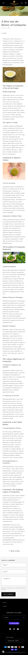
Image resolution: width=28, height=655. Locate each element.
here (21, 529)
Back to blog (15, 551)
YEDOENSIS (9, 652)
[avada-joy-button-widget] (3, 651)
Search (4, 602)
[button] (3, 3)
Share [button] (4, 33)
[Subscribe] (23, 617)
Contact (5, 606)
